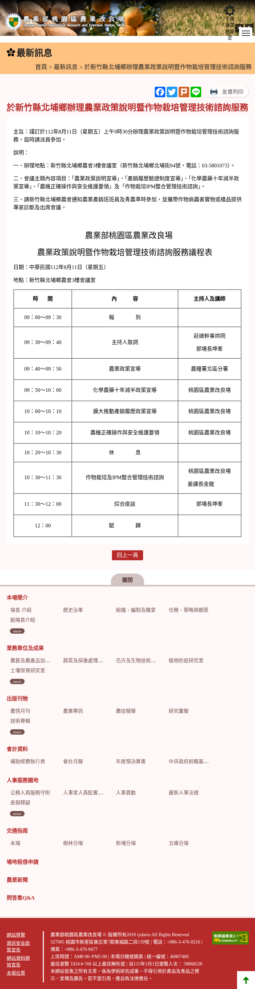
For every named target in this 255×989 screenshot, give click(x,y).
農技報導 (126, 711)
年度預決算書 (131, 761)
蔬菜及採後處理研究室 (88, 660)
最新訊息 (66, 67)
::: (4, 53)
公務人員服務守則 (30, 792)
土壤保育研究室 (27, 670)
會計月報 (73, 761)
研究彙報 (179, 711)
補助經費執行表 (27, 761)
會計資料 (17, 749)
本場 (15, 843)
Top (246, 980)
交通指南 (17, 831)
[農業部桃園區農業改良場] (65, 23)
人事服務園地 (23, 780)
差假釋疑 (20, 802)
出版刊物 (17, 698)
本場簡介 (17, 597)
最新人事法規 (184, 792)
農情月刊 (20, 711)
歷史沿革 (73, 610)
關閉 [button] (127, 580)
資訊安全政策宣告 (18, 946)
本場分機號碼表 (127, 956)
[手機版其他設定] (229, 10)
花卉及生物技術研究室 (141, 660)
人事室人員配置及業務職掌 (93, 792)
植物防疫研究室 (186, 660)
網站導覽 (16, 935)
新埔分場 (126, 843)
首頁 (41, 67)
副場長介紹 (22, 620)
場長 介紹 (21, 610)
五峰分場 (179, 843)
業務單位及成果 (25, 648)
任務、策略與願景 (189, 610)
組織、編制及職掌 (136, 610)
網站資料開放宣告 (18, 961)
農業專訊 (73, 711)
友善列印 (232, 92)
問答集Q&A (21, 898)
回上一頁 (127, 555)
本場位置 (16, 973)
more (17, 631)
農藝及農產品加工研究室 (37, 660)
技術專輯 (20, 721)
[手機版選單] (245, 33)
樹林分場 (73, 843)
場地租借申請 (23, 862)
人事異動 (126, 792)
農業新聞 (17, 880)
